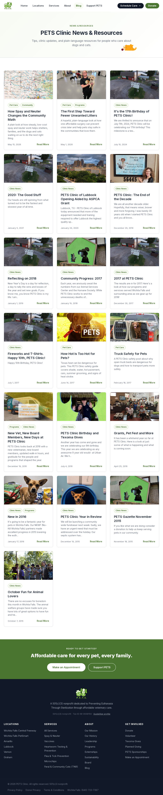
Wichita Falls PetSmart (16, 735)
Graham (8, 757)
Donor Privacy (33, 790)
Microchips (50, 761)
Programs (90, 746)
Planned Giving (133, 746)
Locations (38, 5)
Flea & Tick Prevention (56, 756)
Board (88, 762)
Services (54, 5)
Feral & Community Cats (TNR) (61, 766)
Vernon (7, 751)
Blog (78, 5)
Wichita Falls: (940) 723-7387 (83, 790)
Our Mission (91, 730)
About (67, 5)
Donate (152, 5)
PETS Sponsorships (136, 751)
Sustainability (92, 757)
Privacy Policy (15, 790)
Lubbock (9, 746)
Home (24, 5)
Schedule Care (128, 5)
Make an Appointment (66, 667)
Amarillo (8, 741)
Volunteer (130, 735)
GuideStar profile (101, 714)
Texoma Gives (133, 741)
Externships (91, 751)
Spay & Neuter (52, 735)
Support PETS (94, 5)
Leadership (91, 741)
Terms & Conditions (54, 790)
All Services (50, 730)
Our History (91, 735)
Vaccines (49, 741)
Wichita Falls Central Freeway (20, 730)
